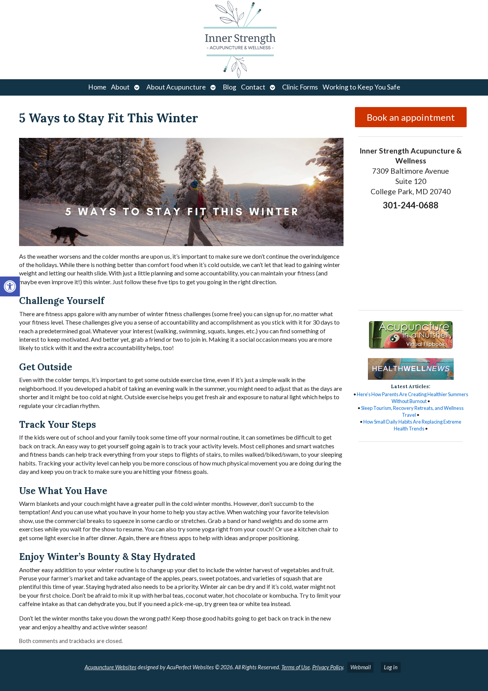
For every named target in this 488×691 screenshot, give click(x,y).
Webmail (360, 667)
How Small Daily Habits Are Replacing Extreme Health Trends (412, 425)
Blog (229, 87)
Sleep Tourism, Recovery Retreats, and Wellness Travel (412, 411)
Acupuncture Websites (110, 667)
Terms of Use (295, 667)
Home (97, 87)
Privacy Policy (327, 667)
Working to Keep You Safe (361, 87)
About (120, 87)
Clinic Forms (300, 87)
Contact (253, 87)
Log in (391, 667)
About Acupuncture (176, 87)
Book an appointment (411, 117)
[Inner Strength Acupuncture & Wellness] (244, 39)
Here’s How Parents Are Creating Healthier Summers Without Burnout (412, 397)
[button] (10, 286)
